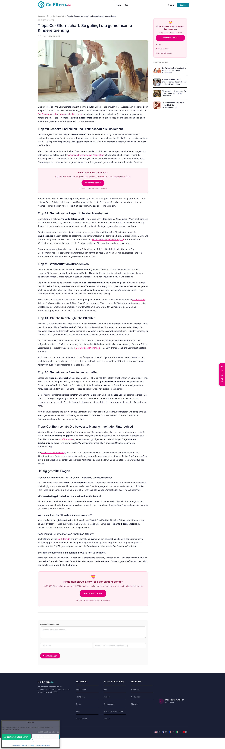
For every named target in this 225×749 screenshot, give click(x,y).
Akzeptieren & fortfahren (17, 735)
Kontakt (107, 697)
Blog (48, 16)
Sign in (171, 5)
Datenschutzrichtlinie (27, 744)
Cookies (107, 719)
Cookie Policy (16, 744)
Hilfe (105, 689)
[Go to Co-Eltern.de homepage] (54, 5)
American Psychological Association (86, 155)
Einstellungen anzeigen (44, 735)
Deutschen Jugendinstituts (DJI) (108, 239)
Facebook (135, 689)
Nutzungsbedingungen (43, 744)
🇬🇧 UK (164, 732)
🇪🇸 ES (185, 732)
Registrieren (81, 689)
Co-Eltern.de (138, 299)
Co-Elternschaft (58, 16)
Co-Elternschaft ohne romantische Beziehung (60, 114)
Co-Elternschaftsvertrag (88, 348)
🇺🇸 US (157, 732)
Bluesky (134, 704)
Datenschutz (109, 704)
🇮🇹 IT (178, 732)
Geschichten (81, 719)
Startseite (41, 16)
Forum (78, 704)
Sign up (183, 5)
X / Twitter (135, 697)
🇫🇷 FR (171, 732)
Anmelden (80, 697)
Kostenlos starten (93, 183)
